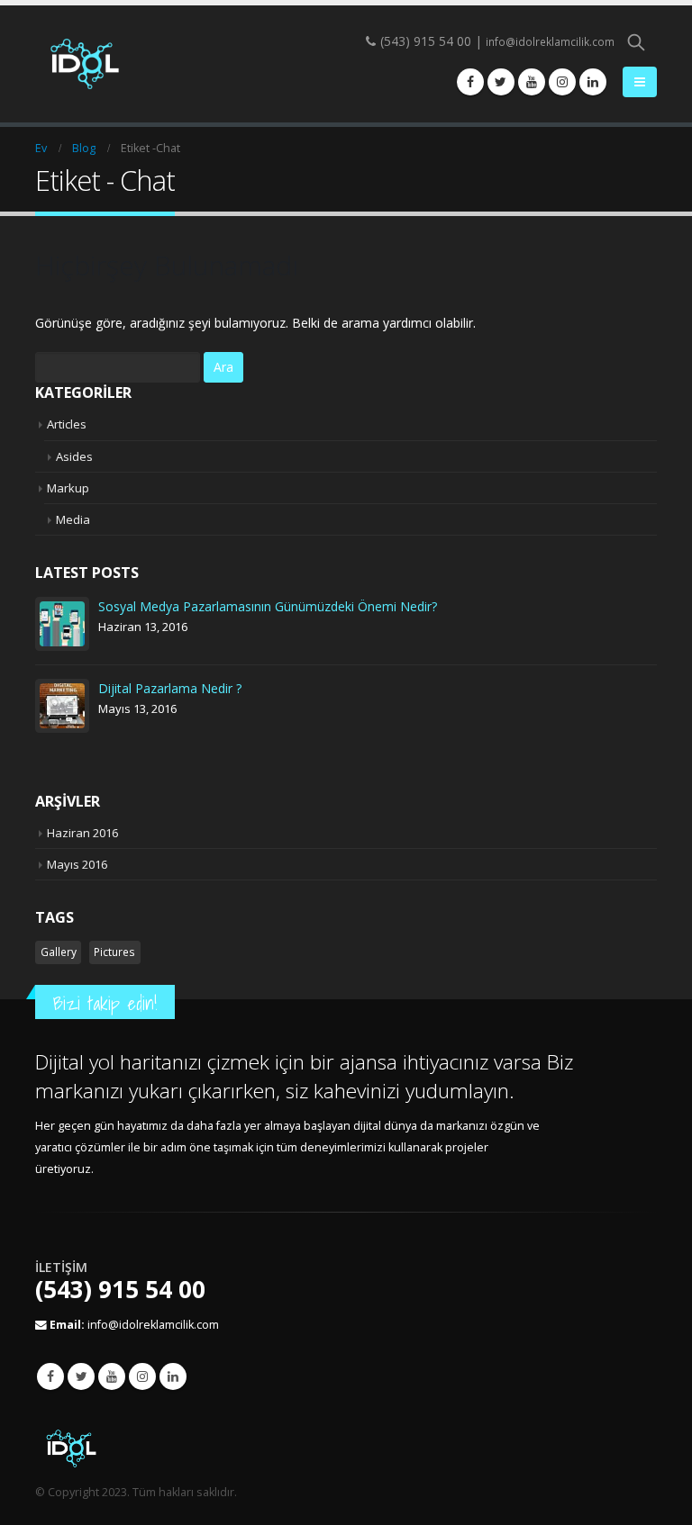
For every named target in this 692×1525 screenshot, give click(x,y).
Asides (74, 456)
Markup (68, 488)
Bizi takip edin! (105, 1003)
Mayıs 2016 (77, 864)
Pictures (114, 952)
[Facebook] (470, 81)
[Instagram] (562, 81)
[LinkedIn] (592, 81)
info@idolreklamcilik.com (550, 42)
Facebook (50, 1376)
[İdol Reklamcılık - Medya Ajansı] (84, 64)
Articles (66, 424)
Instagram (142, 1376)
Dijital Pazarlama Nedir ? (169, 688)
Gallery (59, 952)
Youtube (111, 1376)
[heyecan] (500, 81)
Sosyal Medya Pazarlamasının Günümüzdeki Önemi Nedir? (267, 606)
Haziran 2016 (82, 833)
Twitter (81, 1376)
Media (73, 519)
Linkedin (173, 1376)
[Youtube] (531, 81)
